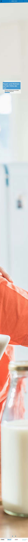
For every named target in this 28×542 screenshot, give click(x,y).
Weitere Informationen (7, 93)
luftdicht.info (14, 1)
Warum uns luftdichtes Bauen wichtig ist (24, 539)
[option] (3, 539)
